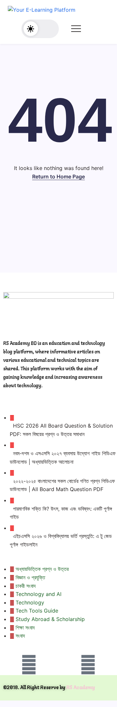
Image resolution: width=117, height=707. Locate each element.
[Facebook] (29, 665)
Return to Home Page (58, 176)
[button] (40, 29)
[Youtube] (88, 665)
